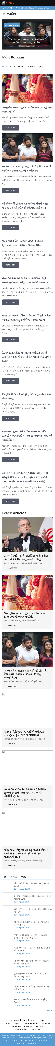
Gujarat (21, 40)
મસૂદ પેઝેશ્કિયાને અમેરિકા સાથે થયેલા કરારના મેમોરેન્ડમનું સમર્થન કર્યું (26, 531)
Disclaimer (36, 1003)
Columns (28, 1000)
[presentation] (8, 22)
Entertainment (32, 997)
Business (16, 1000)
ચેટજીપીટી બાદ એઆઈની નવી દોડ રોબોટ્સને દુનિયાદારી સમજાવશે (24, 707)
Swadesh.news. (23, 1009)
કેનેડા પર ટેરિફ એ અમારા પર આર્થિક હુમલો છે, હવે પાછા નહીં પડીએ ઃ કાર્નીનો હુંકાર (25, 767)
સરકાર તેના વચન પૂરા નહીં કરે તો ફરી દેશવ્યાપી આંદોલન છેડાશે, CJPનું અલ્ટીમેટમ (25, 648)
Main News (14, 994)
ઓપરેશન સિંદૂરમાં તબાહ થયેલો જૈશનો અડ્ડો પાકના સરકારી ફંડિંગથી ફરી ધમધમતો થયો (26, 827)
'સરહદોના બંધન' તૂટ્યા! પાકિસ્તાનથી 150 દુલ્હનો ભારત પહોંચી (25, 589)
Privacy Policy (20, 1003)
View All (49, 984)
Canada (31, 40)
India (4, 40)
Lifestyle (46, 997)
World (12, 40)
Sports (41, 40)
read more (10, 102)
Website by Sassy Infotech (27, 1017)
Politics (39, 1000)
